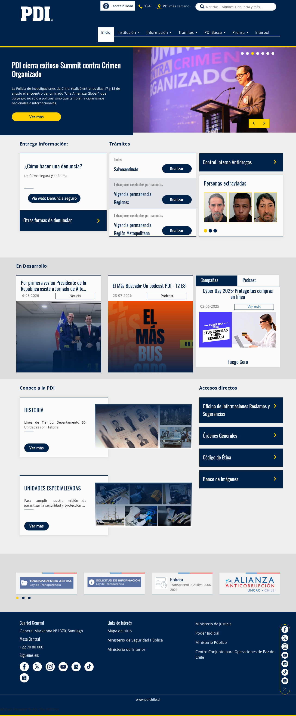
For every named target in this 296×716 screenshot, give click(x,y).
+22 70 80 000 (31, 647)
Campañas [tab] (209, 280)
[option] (46, 585)
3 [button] (29, 597)
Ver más (36, 116)
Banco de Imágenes (220, 479)
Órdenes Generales (220, 436)
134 (147, 6)
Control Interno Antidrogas (227, 162)
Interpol (262, 32)
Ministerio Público (211, 642)
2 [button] (23, 597)
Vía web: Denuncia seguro (54, 198)
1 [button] (17, 597)
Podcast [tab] (249, 280)
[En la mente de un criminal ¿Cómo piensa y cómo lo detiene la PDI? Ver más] (150, 292)
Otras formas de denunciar (47, 220)
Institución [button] (127, 32)
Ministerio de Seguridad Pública (135, 640)
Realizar (177, 168)
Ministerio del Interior (126, 649)
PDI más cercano (176, 6)
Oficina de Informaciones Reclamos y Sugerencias (236, 410)
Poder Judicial (207, 633)
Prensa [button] (239, 32)
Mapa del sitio (120, 630)
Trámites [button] (187, 32)
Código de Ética (217, 457)
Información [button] (158, 32)
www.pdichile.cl (148, 699)
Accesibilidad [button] (123, 6)
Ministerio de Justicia (213, 623)
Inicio (106, 32)
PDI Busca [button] (213, 32)
